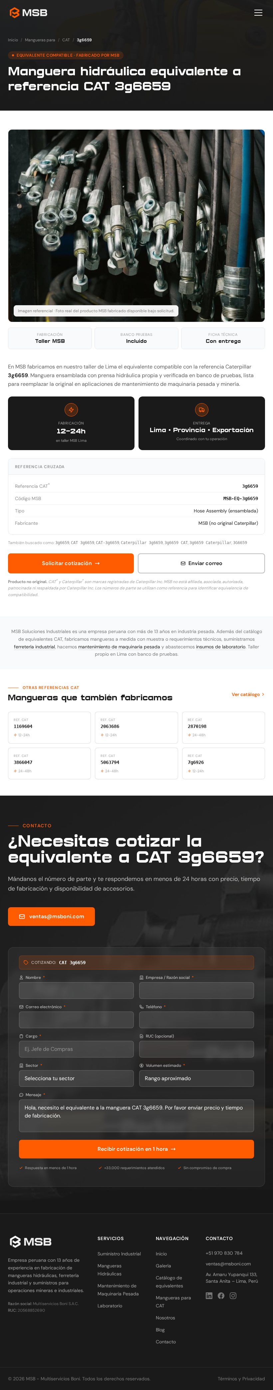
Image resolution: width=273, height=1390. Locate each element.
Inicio (13, 40)
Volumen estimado (165, 1065)
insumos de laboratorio (220, 647)
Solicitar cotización (67, 563)
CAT (66, 40)
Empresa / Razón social (170, 977)
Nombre (35, 977)
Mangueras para (40, 40)
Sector (34, 1065)
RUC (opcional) (160, 1036)
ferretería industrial (34, 647)
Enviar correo (205, 563)
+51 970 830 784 (224, 1253)
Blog (160, 1330)
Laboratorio (110, 1306)
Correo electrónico (46, 1007)
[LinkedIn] (209, 1295)
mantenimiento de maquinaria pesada (119, 647)
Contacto (166, 1342)
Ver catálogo (246, 694)
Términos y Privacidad (241, 1379)
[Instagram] (233, 1295)
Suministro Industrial (119, 1254)
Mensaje (35, 1094)
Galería (163, 1266)
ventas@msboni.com (56, 916)
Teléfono (156, 1007)
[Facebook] (221, 1295)
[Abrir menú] (258, 12)
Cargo (33, 1036)
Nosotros (165, 1318)
